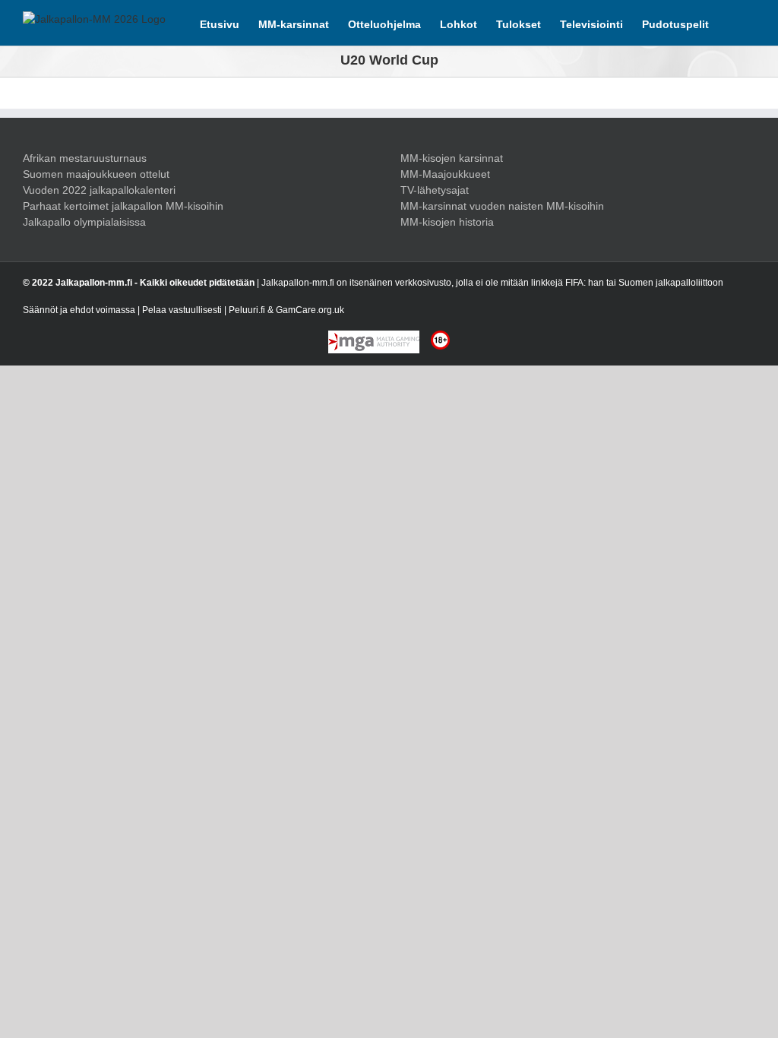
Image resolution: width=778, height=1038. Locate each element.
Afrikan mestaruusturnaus (85, 158)
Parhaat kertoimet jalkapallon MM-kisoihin (123, 206)
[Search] (732, 23)
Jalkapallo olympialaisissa (84, 222)
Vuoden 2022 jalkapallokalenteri (99, 190)
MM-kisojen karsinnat (451, 158)
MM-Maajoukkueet (445, 174)
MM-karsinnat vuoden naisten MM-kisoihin (502, 206)
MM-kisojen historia (447, 222)
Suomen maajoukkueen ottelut (96, 174)
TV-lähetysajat (434, 190)
